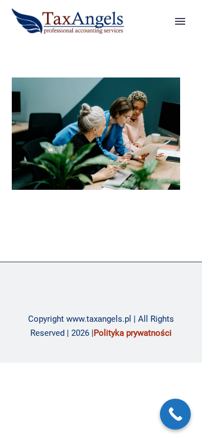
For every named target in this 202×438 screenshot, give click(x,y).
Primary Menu (180, 21)
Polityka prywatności (133, 333)
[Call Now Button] (175, 414)
